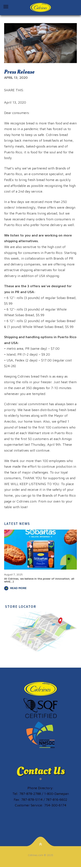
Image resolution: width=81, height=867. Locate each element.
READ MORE (18, 588)
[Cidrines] (40, 7)
